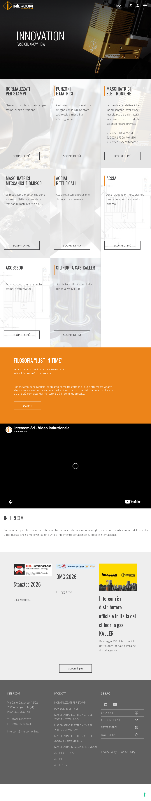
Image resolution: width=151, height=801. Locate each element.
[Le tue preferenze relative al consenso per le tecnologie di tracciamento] (144, 794)
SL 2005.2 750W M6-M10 (121, 137)
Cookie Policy (127, 752)
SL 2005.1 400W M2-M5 (120, 133)
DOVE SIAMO (108, 735)
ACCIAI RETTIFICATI (66, 180)
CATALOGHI (108, 713)
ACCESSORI (15, 267)
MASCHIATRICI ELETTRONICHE (118, 91)
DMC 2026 (66, 576)
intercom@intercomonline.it (23, 731)
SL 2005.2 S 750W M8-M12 (122, 142)
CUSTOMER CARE (111, 720)
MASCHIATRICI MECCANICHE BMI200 (24, 180)
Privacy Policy (108, 752)
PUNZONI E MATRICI (66, 708)
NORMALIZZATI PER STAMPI (18, 91)
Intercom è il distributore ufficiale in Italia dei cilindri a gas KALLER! (117, 616)
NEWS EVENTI (109, 727)
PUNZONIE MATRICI (64, 91)
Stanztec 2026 (27, 584)
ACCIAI (111, 178)
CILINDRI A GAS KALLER (75, 267)
